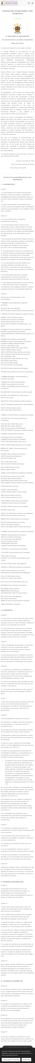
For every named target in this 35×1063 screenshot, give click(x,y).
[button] (29, 3)
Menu (32, 3)
